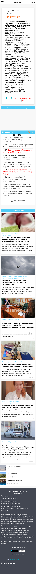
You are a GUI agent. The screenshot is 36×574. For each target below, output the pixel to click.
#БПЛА (4, 278)
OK (23, 101)
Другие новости (18, 201)
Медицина (4, 401)
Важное (4, 276)
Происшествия (18, 276)
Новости (11, 233)
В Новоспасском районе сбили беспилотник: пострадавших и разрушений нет (14, 282)
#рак (11, 403)
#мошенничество (6, 235)
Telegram (23, 99)
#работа (11, 321)
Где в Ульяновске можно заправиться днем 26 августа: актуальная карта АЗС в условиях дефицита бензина (18, 448)
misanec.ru (4, 510)
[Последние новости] (29, 132)
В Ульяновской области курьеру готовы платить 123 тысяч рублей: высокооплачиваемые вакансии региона (18, 325)
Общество (10, 319)
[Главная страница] (17, 2)
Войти (33, 2)
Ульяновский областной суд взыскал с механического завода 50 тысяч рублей (17, 365)
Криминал (4, 233)
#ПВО (22, 278)
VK (30, 99)
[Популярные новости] (32, 132)
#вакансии (4, 321)
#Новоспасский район (13, 278)
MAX (17, 99)
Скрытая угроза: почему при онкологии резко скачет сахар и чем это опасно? (17, 406)
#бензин (4, 443)
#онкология (5, 403)
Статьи (17, 233)
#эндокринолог (18, 403)
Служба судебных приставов (9, 566)
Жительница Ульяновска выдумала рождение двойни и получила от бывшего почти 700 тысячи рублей (16, 240)
